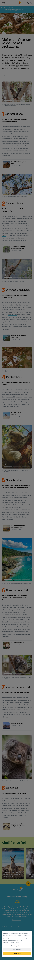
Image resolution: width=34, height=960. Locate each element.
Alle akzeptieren (17, 953)
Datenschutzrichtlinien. (14, 942)
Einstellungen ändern (16, 945)
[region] (17, 944)
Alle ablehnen (17, 949)
